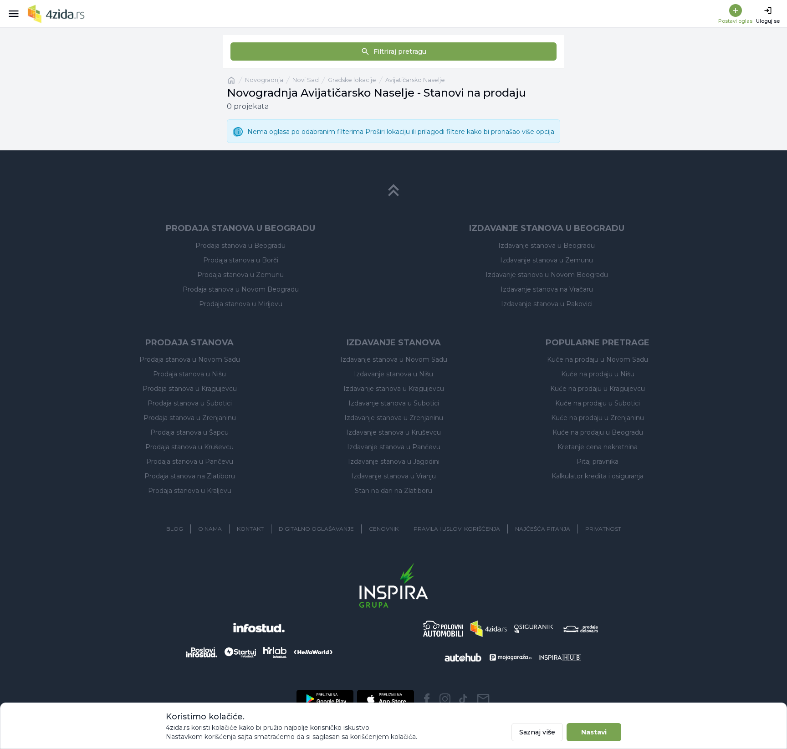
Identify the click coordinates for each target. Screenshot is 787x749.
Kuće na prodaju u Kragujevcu (597, 389)
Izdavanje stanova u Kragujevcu (393, 389)
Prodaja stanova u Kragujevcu (190, 389)
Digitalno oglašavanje (316, 528)
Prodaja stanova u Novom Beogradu (241, 289)
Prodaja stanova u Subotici (190, 403)
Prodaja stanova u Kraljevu (189, 491)
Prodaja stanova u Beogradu (240, 245)
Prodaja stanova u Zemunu (240, 275)
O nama (210, 528)
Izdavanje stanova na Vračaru (547, 289)
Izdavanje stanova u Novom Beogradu (546, 275)
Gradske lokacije (352, 80)
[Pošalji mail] (483, 699)
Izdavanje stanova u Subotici (393, 403)
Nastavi (594, 732)
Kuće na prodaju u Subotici (597, 403)
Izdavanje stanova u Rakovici (547, 304)
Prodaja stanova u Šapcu (189, 432)
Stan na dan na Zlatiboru (393, 491)
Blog (174, 528)
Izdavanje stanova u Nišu (393, 374)
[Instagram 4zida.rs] (444, 698)
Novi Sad (305, 80)
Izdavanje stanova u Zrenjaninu (393, 418)
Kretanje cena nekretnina (597, 447)
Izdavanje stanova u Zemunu (546, 260)
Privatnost (603, 528)
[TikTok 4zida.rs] (463, 698)
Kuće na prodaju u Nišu (597, 374)
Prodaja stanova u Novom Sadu (189, 359)
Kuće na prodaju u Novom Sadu (597, 359)
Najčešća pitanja (542, 528)
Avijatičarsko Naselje (415, 80)
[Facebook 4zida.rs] (426, 698)
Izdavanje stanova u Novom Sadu (393, 359)
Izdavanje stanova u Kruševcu (393, 432)
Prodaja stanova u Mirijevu (240, 304)
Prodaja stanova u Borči (240, 260)
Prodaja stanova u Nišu (189, 374)
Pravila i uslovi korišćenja (457, 528)
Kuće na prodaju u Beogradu (597, 432)
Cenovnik (384, 528)
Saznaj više (537, 732)
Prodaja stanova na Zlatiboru (189, 476)
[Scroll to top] (393, 190)
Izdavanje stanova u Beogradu (546, 245)
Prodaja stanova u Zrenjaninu (189, 418)
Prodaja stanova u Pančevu (189, 461)
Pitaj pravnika (597, 461)
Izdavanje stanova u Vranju (393, 476)
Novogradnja (264, 80)
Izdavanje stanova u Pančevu (393, 447)
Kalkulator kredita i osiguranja (598, 476)
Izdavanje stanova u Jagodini (393, 461)
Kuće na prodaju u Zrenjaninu (597, 418)
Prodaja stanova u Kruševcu (189, 447)
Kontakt (250, 528)
